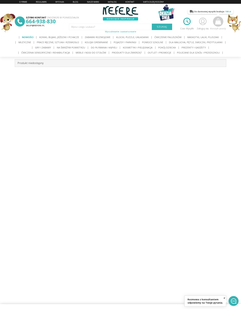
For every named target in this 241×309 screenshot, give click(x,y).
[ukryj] (224, 298)
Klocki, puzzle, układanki (132, 37)
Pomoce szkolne (152, 42)
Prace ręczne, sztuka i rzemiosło (58, 42)
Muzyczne (24, 42)
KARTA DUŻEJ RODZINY (153, 1)
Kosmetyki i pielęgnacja (137, 47)
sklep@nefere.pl (35, 25)
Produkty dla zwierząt (127, 52)
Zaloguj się (203, 28)
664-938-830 (41, 21)
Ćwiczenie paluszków (167, 37)
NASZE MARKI (93, 1)
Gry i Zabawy (43, 47)
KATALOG (112, 1)
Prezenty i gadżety (193, 47)
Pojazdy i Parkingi (125, 42)
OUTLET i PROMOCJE (159, 52)
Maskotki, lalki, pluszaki (203, 37)
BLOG (75, 1)
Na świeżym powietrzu (71, 47)
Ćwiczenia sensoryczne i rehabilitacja (45, 52)
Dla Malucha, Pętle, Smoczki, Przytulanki (195, 42)
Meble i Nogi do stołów (91, 52)
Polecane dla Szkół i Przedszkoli (198, 52)
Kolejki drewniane (96, 42)
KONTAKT (129, 1)
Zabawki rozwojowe (97, 37)
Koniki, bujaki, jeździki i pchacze (59, 37)
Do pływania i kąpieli (104, 47)
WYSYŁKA (59, 1)
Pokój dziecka (167, 47)
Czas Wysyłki (187, 28)
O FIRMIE (23, 1)
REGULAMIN (41, 1)
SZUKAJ (162, 26)
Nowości (27, 37)
